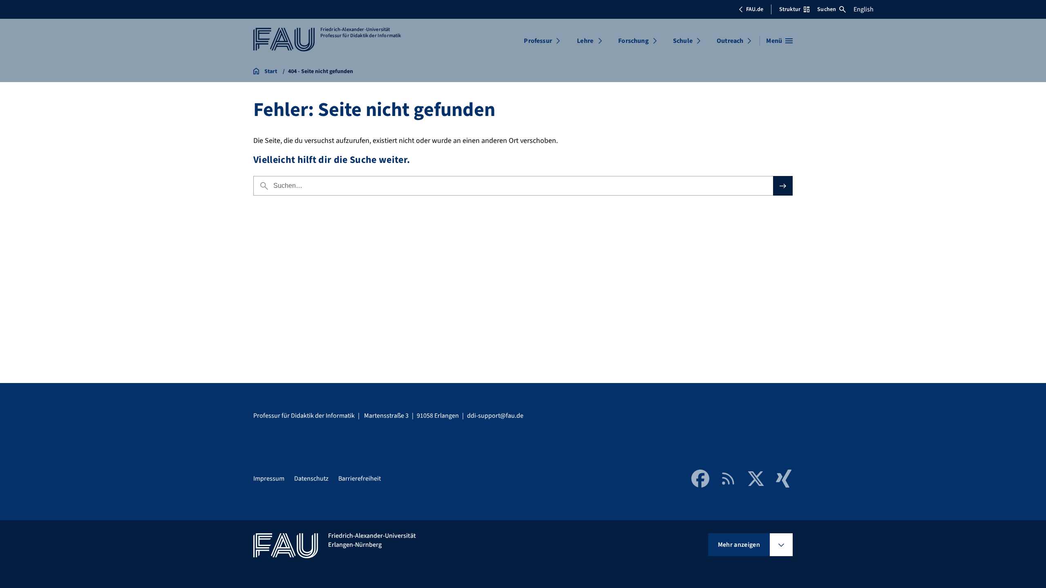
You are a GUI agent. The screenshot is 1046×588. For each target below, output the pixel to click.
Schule (683, 40)
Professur (538, 40)
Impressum (268, 478)
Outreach (730, 40)
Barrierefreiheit (359, 478)
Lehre (585, 40)
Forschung (633, 40)
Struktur (789, 9)
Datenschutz (311, 478)
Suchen (826, 9)
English (864, 9)
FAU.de (754, 9)
